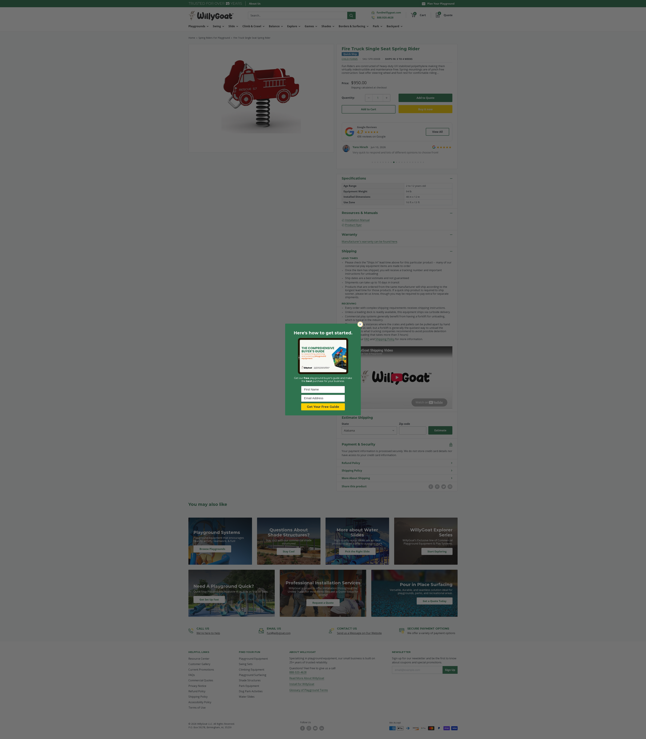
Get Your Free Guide (323, 407)
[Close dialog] (360, 324)
